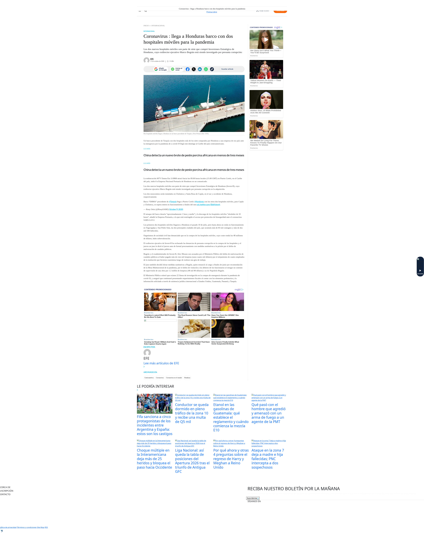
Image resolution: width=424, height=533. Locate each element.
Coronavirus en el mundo (174, 378)
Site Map (40, 527)
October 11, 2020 (176, 209)
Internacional (158, 26)
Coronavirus (160, 378)
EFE (152, 59)
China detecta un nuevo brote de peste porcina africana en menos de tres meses (194, 155)
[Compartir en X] (194, 69)
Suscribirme (252, 498)
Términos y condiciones (27, 527)
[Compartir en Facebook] (188, 69)
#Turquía (172, 201)
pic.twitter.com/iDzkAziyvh (208, 204)
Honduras (187, 378)
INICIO (146, 26)
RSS (46, 527)
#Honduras (199, 201)
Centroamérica (149, 378)
